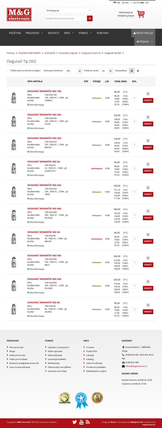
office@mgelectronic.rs (136, 366)
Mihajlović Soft (136, 422)
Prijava (144, 41)
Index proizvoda (17, 355)
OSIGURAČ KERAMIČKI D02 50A (44, 255)
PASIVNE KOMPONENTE (30, 53)
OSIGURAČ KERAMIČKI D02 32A (44, 185)
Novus (113, 422)
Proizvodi (32, 33)
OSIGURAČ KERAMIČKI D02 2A (43, 161)
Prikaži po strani (91, 70)
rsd (142, 2)
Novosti (53, 33)
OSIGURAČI (50, 53)
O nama (90, 347)
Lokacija (90, 355)
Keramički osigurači (68, 53)
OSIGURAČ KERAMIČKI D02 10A (44, 91)
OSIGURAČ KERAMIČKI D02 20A (44, 114)
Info (67, 33)
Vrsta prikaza (121, 70)
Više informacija (36, 104)
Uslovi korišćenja (94, 363)
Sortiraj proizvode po (53, 70)
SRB (118, 2)
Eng (127, 2)
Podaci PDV (91, 351)
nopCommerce (148, 424)
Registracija (144, 33)
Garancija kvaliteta (57, 359)
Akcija (12, 351)
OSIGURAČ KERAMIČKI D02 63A (44, 278)
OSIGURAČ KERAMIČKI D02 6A (43, 302)
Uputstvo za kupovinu (58, 347)
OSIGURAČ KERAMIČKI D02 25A (44, 138)
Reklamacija (53, 363)
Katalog (89, 359)
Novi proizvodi (16, 347)
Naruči (148, 100)
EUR (147, 2)
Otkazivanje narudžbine (59, 367)
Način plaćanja (55, 355)
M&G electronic (24, 422)
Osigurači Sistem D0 (91, 53)
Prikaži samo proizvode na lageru (25, 70)
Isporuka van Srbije (57, 371)
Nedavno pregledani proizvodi (24, 363)
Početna (15, 33)
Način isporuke (55, 351)
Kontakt (103, 33)
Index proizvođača (18, 359)
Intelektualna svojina (96, 371)
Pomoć (83, 33)
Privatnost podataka (96, 367)
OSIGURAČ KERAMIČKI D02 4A (43, 232)
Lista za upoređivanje (19, 367)
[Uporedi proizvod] (148, 93)
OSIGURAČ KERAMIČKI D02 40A (44, 208)
